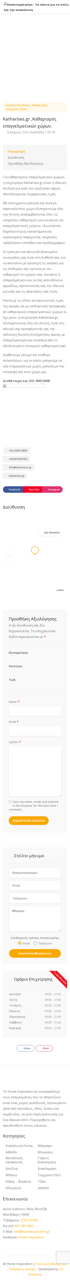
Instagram (53, 489)
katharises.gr (16, 475)
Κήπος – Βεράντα (18, 1182)
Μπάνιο (11, 1175)
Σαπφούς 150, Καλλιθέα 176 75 (30, 132)
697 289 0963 (24, 1226)
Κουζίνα (12, 1169)
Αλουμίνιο (13, 1188)
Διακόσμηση (47, 1169)
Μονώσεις (45, 1152)
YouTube (33, 489)
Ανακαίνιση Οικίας (18, 105)
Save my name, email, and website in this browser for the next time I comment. (34, 805)
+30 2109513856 (17, 450)
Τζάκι (42, 1182)
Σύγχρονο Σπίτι (16, 109)
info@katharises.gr (20, 467)
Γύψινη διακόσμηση (47, 1160)
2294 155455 (29, 1220)
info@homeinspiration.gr (31, 1231)
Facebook (14, 489)
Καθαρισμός (39, 105)
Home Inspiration (31, 1237)
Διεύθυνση (16, 157)
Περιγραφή (16, 151)
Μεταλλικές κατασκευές (14, 1160)
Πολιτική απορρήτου (51, 1264)
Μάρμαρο (45, 1146)
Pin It (45, 1048)
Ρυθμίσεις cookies (22, 1269)
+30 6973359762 (17, 459)
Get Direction (52, 532)
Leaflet (60, 590)
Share (27, 1048)
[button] (10, 552)
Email (14, 721)
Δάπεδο (11, 1152)
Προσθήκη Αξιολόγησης (25, 163)
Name (14, 701)
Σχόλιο (15, 742)
